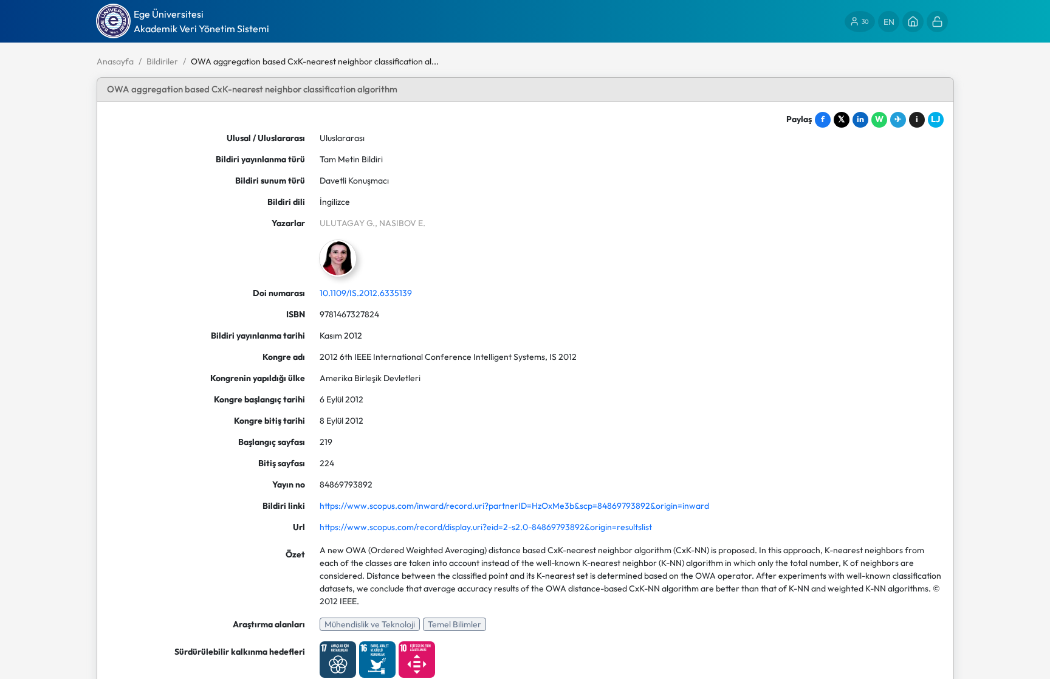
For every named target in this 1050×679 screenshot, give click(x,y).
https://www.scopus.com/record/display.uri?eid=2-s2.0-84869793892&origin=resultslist (486, 527)
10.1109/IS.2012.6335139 (366, 293)
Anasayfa (115, 61)
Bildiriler (162, 61)
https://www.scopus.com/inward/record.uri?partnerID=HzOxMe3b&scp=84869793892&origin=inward (514, 505)
